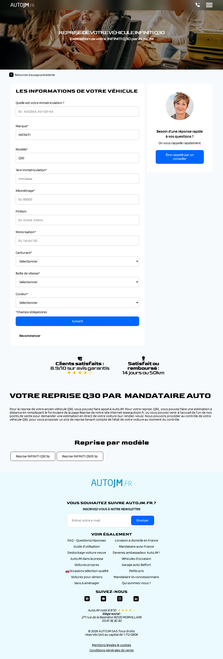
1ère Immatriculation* (31, 170)
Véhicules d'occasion (136, 559)
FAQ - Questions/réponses (87, 540)
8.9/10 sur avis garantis (79, 370)
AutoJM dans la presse (86, 559)
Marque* (22, 126)
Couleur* (22, 294)
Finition (21, 211)
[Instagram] (119, 599)
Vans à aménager (86, 583)
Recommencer (30, 336)
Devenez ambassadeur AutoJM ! (136, 552)
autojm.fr (111, 483)
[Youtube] (103, 599)
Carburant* (24, 252)
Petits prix (136, 571)
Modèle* (22, 149)
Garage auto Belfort (136, 565)
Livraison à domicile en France (136, 540)
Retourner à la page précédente (35, 75)
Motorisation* (26, 232)
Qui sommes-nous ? (136, 583)
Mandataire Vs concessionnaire (136, 577)
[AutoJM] (22, 5)
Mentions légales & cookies (111, 645)
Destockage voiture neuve (87, 552)
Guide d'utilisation (87, 546)
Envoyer (143, 520)
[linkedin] (136, 599)
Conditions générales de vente (112, 650)
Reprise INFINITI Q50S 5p (80, 456)
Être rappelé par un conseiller (180, 157)
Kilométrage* (25, 190)
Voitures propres (86, 565)
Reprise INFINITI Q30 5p (33, 456)
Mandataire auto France (136, 546)
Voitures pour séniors (86, 577)
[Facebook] (87, 599)
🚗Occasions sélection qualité (86, 571)
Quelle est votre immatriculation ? (40, 103)
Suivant (77, 321)
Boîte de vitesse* (28, 273)
